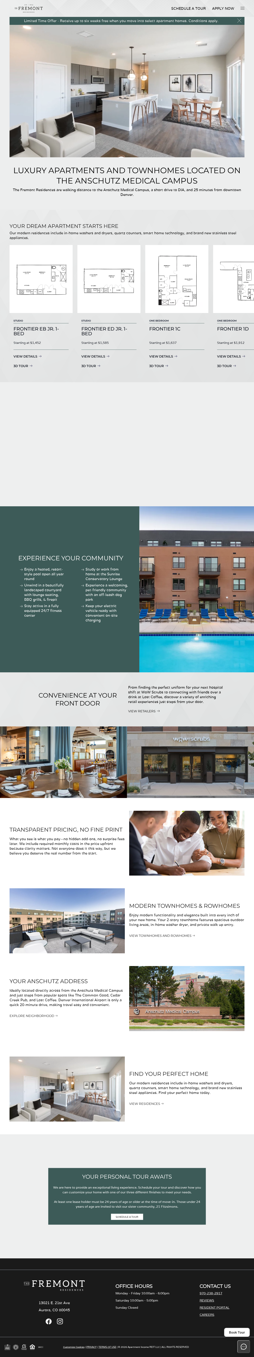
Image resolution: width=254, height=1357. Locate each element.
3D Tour (20, 366)
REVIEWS (207, 1300)
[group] (41, 307)
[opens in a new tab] (49, 1323)
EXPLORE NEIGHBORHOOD (32, 1016)
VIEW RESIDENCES (144, 1104)
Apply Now (223, 8)
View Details (25, 356)
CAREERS (207, 1315)
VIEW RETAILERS (142, 711)
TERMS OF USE (107, 1346)
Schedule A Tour (188, 8)
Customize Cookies (74, 1346)
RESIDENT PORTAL (214, 1307)
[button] (242, 8)
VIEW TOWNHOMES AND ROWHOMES (160, 936)
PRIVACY (91, 1346)
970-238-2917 (211, 1293)
